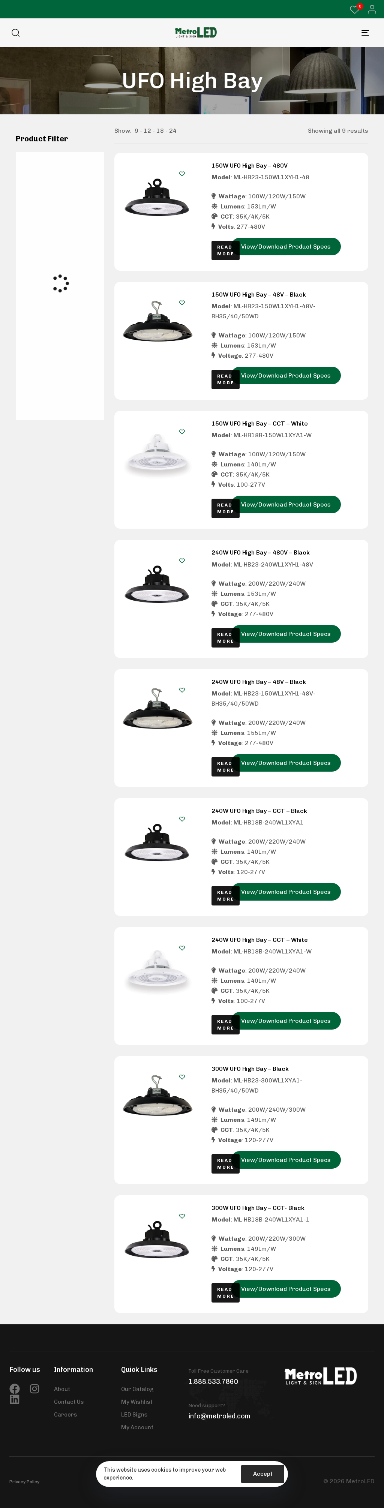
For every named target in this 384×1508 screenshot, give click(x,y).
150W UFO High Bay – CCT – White (260, 423)
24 (173, 130)
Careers (65, 1414)
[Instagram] (34, 1389)
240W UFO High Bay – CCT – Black (259, 810)
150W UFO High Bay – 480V (250, 165)
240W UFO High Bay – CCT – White (260, 939)
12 (147, 130)
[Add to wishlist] (182, 173)
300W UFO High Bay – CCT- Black (258, 1207)
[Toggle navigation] (315, 32)
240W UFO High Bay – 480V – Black (261, 552)
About (62, 1389)
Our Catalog (137, 1389)
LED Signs (134, 1414)
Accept (263, 1474)
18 (160, 130)
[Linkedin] (14, 1399)
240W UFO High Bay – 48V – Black (259, 681)
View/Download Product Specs (286, 246)
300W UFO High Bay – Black (250, 1068)
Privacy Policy (24, 1481)
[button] (369, 9)
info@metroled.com (219, 1416)
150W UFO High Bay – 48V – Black (259, 294)
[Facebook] (14, 1389)
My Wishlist (137, 1402)
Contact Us (69, 1402)
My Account (137, 1427)
